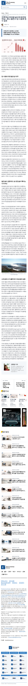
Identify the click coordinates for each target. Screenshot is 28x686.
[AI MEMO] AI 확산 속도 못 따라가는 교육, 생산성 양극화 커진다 (18, 533)
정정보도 (14, 583)
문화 (24, 571)
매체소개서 (4, 581)
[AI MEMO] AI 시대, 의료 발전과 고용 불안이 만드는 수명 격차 (19, 525)
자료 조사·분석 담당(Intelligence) (18, 597)
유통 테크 (21, 404)
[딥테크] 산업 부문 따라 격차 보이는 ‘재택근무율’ (6, 385)
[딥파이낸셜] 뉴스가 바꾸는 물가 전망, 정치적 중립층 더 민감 (18, 464)
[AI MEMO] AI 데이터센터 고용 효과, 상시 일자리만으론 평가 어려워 (19, 438)
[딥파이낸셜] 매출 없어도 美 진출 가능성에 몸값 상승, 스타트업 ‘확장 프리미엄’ (18, 474)
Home (2, 13)
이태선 (11, 403)
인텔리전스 (5, 574)
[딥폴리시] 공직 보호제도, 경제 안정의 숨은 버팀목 (19, 559)
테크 (14, 571)
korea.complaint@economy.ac (14, 637)
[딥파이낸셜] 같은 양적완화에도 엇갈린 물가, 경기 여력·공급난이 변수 (19, 499)
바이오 (19, 571)
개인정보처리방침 (8, 628)
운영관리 (21, 583)
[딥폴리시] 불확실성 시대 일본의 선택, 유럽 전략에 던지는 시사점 (18, 482)
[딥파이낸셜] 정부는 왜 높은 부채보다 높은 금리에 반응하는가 (19, 551)
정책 (9, 571)
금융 (5, 571)
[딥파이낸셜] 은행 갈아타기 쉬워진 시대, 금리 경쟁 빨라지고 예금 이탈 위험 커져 (18, 508)
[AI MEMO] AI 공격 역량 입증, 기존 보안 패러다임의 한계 (19, 542)
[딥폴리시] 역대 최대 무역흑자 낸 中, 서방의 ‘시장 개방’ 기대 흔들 (18, 516)
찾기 (24, 7)
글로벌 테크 (4, 404)
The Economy (11, 592)
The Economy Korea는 (5, 589)
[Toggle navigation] (25, 3)
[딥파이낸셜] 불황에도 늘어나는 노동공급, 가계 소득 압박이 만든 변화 (18, 447)
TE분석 (6, 13)
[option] (11, 417)
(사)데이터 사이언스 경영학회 (14, 603)
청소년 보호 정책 (5, 583)
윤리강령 (11, 581)
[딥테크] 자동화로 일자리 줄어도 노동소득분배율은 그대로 (19, 456)
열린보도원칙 (22, 631)
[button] (2, 400)
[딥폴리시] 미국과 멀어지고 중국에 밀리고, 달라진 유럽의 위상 (18, 490)
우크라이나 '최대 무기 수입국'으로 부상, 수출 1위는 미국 (20, 385)
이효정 (3, 403)
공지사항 (3, 584)
